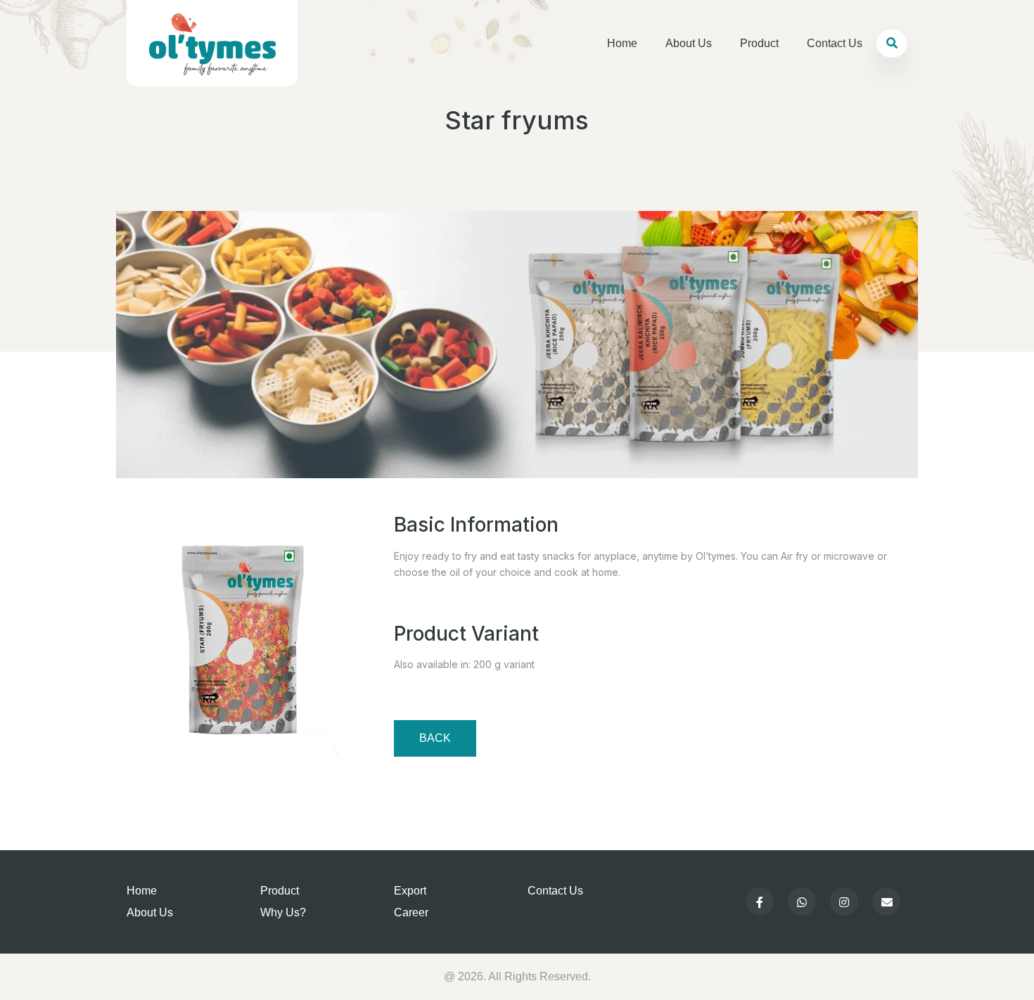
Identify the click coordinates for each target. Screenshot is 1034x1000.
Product (759, 43)
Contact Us (834, 43)
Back (435, 738)
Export (410, 891)
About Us (688, 43)
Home (622, 43)
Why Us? (283, 912)
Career (411, 912)
